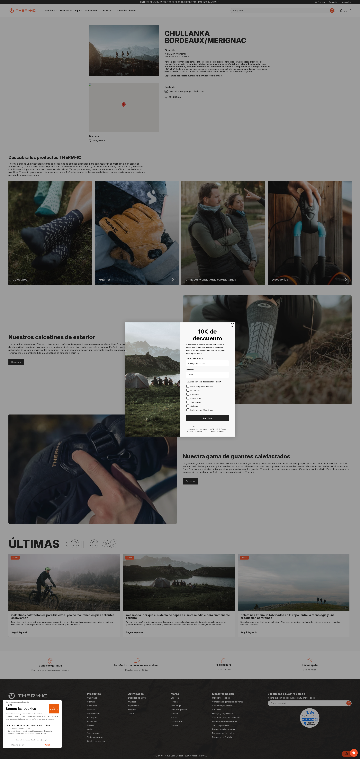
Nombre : (190, 370)
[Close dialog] (232, 325)
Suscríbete (207, 418)
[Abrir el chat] (354, 753)
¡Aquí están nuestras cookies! (19, 728)
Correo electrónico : (195, 358)
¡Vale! (47, 745)
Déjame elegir (17, 745)
